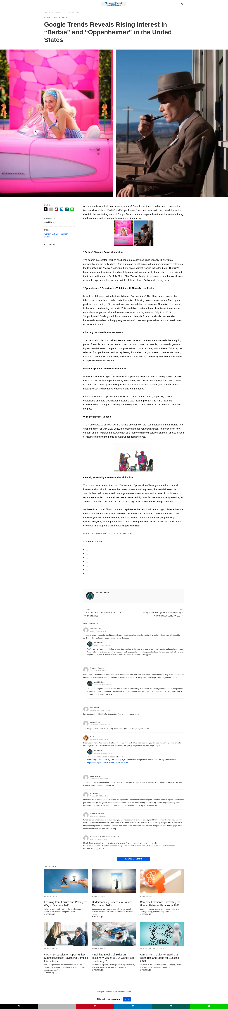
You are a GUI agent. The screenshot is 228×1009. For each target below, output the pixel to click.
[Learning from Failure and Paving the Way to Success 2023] (66, 881)
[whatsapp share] (67, 209)
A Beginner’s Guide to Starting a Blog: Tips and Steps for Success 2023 (159, 958)
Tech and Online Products (152, 948)
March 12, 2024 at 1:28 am (98, 839)
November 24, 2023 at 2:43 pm (100, 725)
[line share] (72, 209)
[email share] (51, 209)
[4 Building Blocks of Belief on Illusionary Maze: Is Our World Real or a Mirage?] (114, 934)
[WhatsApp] (87, 570)
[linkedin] (87, 558)
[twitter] (87, 554)
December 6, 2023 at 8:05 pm (103, 753)
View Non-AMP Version (122, 992)
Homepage (48, 12)
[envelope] (87, 562)
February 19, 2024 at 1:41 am (99, 796)
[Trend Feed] (113, 4)
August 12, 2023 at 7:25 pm (102, 645)
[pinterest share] (56, 209)
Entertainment (74, 12)
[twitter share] (46, 209)
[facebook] (87, 550)
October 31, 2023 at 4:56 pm (103, 685)
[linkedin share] (61, 209)
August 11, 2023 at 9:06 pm (98, 631)
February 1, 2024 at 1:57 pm (99, 778)
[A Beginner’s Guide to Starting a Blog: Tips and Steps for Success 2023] (162, 934)
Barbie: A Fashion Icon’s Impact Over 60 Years (107, 533)
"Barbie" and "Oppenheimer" (56, 234)
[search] (182, 4)
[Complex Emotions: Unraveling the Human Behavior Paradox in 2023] (162, 881)
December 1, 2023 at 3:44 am (99, 739)
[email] (57, 1006)
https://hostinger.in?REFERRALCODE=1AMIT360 (107, 763)
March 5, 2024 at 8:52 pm (98, 816)
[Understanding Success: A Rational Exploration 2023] (114, 881)
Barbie (47, 237)
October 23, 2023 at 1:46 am (99, 671)
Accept (127, 999)
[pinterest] (87, 566)
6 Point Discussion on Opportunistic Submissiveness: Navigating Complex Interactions (66, 958)
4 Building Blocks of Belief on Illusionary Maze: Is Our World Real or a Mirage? (113, 958)
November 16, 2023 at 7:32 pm (100, 710)
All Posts (60, 12)
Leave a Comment (133, 859)
